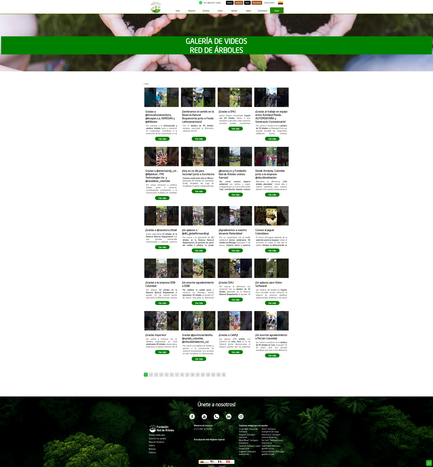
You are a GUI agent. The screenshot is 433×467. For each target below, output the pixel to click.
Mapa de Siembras (156, 442)
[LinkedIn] (228, 419)
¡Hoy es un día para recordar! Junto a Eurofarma (198, 172)
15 (218, 375)
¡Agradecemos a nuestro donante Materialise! (233, 231)
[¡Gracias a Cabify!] (235, 320)
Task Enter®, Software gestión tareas (271, 447)
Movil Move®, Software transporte (248, 441)
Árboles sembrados (157, 435)
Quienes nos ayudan (157, 438)
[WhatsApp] (216, 419)
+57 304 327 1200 (211, 2)
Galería (152, 445)
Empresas (229, 3)
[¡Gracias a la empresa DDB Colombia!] (161, 268)
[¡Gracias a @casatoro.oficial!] (161, 215)
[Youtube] (204, 419)
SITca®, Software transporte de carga (270, 430)
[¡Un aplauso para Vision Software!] (271, 268)
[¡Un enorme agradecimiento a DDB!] (198, 268)
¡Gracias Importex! (155, 335)
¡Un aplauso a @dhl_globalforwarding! (195, 231)
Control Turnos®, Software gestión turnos (273, 452)
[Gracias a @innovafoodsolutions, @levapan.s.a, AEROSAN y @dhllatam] (161, 97)
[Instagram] (241, 419)
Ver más (162, 138)
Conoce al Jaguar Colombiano (264, 231)
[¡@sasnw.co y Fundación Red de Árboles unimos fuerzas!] (235, 156)
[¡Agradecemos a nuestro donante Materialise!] (235, 215)
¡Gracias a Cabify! (228, 335)
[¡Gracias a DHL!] (235, 97)
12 (203, 375)
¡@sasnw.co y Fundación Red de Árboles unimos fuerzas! (232, 174)
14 (213, 375)
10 (192, 375)
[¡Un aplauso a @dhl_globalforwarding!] (198, 215)
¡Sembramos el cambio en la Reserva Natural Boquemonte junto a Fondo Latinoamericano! (198, 116)
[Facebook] (192, 419)
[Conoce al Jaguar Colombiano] (271, 215)
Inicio (147, 84)
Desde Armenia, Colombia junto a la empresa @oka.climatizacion (270, 174)
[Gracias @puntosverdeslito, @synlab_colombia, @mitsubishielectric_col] (198, 320)
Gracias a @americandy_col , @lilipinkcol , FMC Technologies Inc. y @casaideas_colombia (161, 175)
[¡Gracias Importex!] (161, 320)
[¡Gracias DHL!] (235, 268)
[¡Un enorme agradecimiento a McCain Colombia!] (271, 320)
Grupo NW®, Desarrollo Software (248, 430)
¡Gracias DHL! (226, 282)
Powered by (211, 466)
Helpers (247, 3)
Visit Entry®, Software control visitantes (271, 435)
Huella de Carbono (269, 3)
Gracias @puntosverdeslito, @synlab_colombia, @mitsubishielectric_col (197, 338)
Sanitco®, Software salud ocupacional (249, 447)
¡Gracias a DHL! (227, 111)
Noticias (152, 449)
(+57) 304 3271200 (203, 429)
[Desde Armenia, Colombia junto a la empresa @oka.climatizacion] (271, 156)
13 (208, 375)
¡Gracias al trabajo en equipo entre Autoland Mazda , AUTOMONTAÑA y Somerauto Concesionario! (271, 116)
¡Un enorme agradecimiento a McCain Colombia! (271, 336)
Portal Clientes (257, 3)
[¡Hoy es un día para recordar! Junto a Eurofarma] (198, 156)
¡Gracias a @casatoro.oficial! (161, 230)
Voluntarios (239, 3)
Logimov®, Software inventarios (247, 452)
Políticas (152, 452)
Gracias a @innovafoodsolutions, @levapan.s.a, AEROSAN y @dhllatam (160, 116)
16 (224, 375)
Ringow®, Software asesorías (247, 435)
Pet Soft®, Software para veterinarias (272, 441)
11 (198, 375)
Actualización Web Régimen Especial (209, 439)
